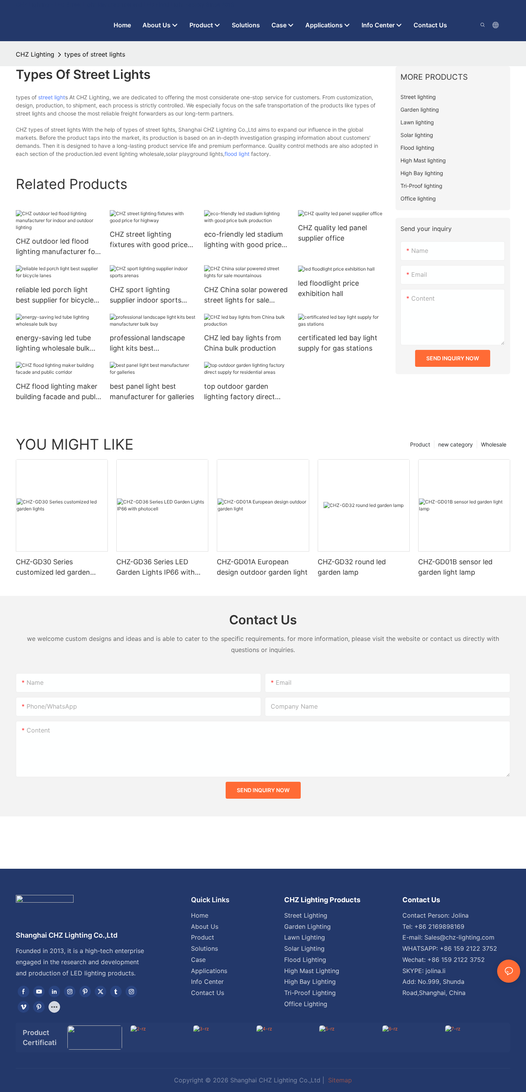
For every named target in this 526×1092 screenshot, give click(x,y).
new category (455, 444)
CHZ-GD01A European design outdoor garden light (262, 567)
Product (420, 444)
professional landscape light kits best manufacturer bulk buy (147, 343)
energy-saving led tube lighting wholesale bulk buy (53, 343)
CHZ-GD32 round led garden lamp (352, 567)
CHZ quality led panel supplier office (332, 233)
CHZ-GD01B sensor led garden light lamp (455, 567)
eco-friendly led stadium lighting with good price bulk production (243, 240)
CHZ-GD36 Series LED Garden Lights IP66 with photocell (155, 567)
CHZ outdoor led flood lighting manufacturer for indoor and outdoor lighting (57, 247)
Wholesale (493, 444)
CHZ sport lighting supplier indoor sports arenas (145, 295)
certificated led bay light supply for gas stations (337, 343)
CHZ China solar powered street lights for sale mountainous (246, 295)
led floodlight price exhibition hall (328, 288)
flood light (237, 154)
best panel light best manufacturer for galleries (152, 391)
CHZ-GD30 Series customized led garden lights (53, 567)
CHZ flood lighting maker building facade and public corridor (58, 392)
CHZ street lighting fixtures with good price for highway (149, 240)
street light (51, 97)
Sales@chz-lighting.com (459, 937)
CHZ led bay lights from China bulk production (242, 343)
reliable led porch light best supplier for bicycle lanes (55, 295)
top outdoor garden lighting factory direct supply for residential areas (239, 392)
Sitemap (339, 1080)
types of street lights (94, 54)
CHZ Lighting (35, 54)
